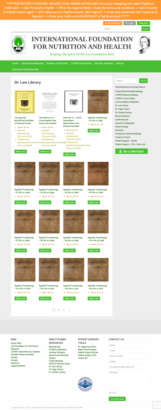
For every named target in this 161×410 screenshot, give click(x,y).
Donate (14, 360)
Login (130, 23)
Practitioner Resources (57, 341)
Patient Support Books (88, 352)
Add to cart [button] (20, 151)
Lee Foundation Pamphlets (127, 102)
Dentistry (119, 130)
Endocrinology (121, 126)
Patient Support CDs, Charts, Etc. (87, 356)
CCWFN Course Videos (125, 98)
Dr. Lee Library (121, 105)
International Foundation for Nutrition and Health (82, 42)
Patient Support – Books (126, 140)
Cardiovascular (121, 119)
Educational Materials (32, 63)
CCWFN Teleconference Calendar (25, 351)
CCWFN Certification (81, 63)
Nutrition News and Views (22, 354)
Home (15, 63)
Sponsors (15, 363)
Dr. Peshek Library (123, 112)
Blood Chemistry (122, 116)
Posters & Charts (122, 137)
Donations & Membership (25, 69)
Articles (120, 63)
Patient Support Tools (88, 341)
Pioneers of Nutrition (57, 63)
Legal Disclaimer (18, 365)
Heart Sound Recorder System (59, 356)
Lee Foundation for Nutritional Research (24, 347)
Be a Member (113, 23)
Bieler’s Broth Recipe (87, 349)
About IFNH (16, 343)
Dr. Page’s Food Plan (87, 346)
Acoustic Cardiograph (124, 123)
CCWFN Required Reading (126, 95)
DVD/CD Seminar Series (59, 363)
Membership (54, 346)
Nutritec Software (104, 63)
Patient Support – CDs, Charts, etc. (130, 144)
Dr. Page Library (122, 109)
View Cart (143, 23)
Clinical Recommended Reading (128, 91)
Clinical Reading (56, 361)
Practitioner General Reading (128, 133)
